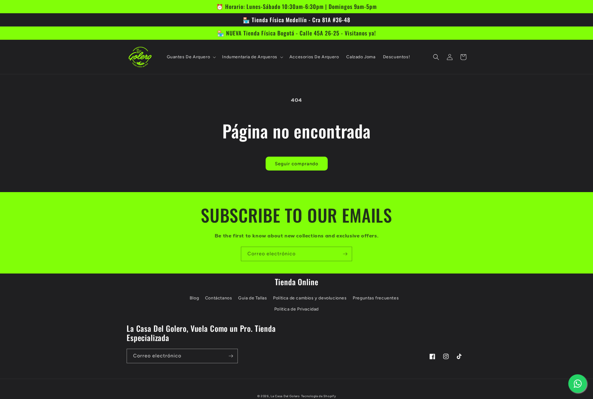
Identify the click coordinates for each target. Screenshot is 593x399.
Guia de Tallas (252, 298)
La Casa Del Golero (285, 396)
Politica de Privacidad (296, 309)
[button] (191, 57)
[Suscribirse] (345, 254)
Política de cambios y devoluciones (310, 298)
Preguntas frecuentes (376, 298)
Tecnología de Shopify (318, 396)
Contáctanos (218, 298)
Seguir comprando (296, 164)
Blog (194, 298)
